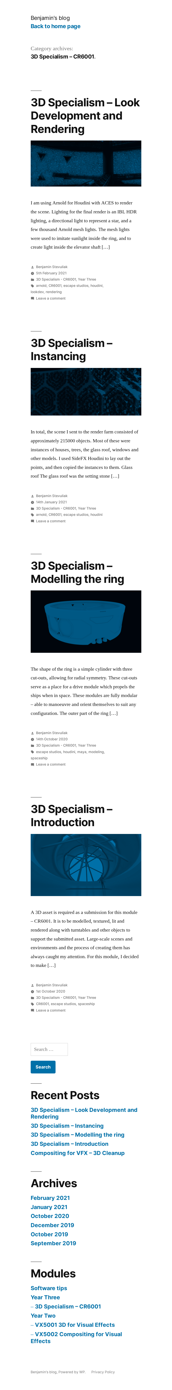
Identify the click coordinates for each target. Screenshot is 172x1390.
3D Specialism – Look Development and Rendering (85, 116)
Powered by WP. (72, 1372)
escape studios (75, 285)
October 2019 (49, 1234)
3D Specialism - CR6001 (56, 279)
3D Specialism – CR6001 (68, 1306)
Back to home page (56, 26)
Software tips (49, 1288)
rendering (54, 292)
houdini (96, 285)
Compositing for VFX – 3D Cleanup (78, 1153)
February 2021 (50, 1198)
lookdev (37, 292)
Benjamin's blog (50, 18)
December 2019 (52, 1225)
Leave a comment (51, 298)
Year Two (43, 1315)
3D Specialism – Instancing (71, 349)
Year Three (87, 279)
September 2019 (53, 1243)
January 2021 (49, 1207)
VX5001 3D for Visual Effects (75, 1324)
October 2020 (50, 1216)
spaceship (39, 758)
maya (81, 752)
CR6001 (55, 285)
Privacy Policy (103, 1372)
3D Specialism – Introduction (71, 815)
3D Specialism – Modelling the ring (77, 572)
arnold (41, 285)
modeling (96, 752)
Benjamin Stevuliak (52, 267)
